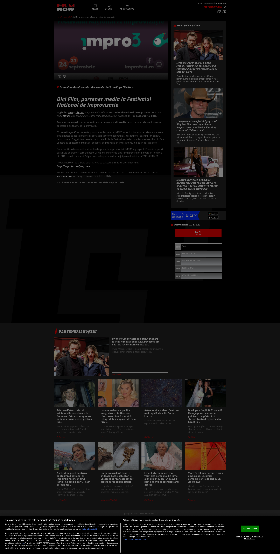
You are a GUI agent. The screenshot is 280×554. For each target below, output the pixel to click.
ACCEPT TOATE (250, 528)
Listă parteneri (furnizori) (134, 540)
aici (22, 543)
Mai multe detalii (89, 529)
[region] (140, 535)
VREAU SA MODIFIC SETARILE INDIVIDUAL (249, 537)
